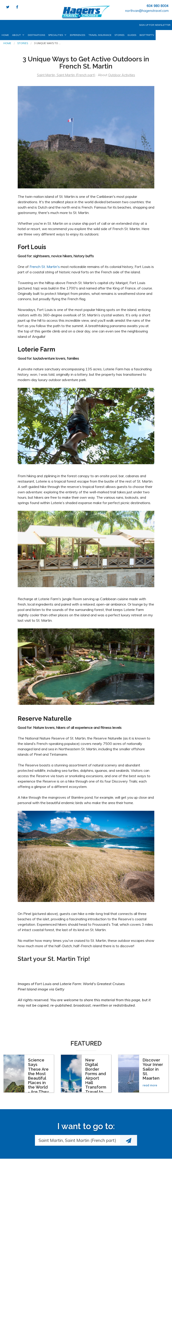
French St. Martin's (45, 266)
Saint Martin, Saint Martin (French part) (66, 75)
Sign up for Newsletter (154, 25)
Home (5, 35)
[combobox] (77, 1140)
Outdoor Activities (121, 75)
